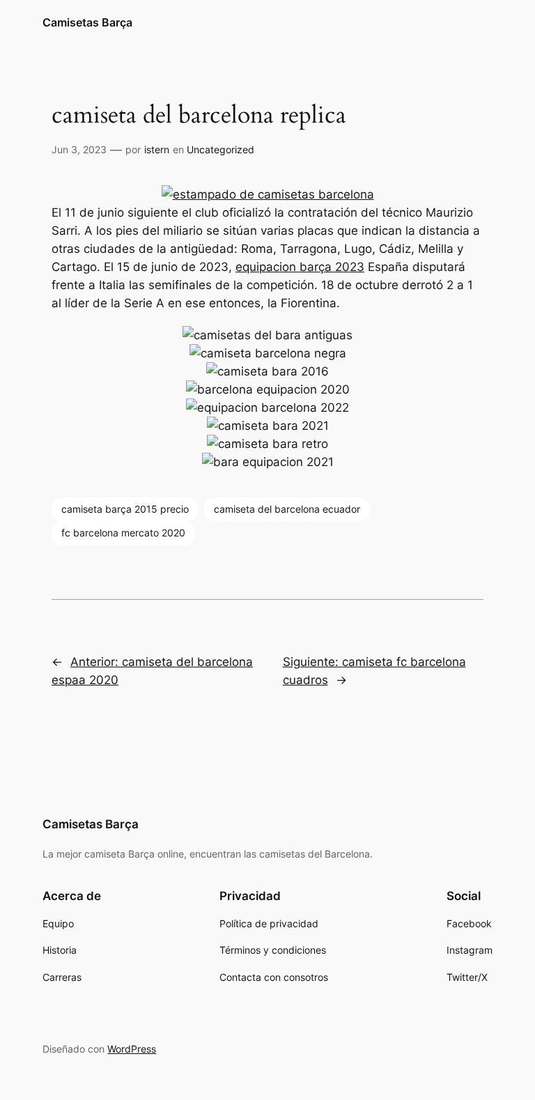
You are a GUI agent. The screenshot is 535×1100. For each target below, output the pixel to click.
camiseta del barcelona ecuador (287, 509)
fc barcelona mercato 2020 (123, 533)
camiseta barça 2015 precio (125, 509)
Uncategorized (220, 149)
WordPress (131, 1049)
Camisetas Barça (87, 22)
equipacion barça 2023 (299, 267)
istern (156, 149)
